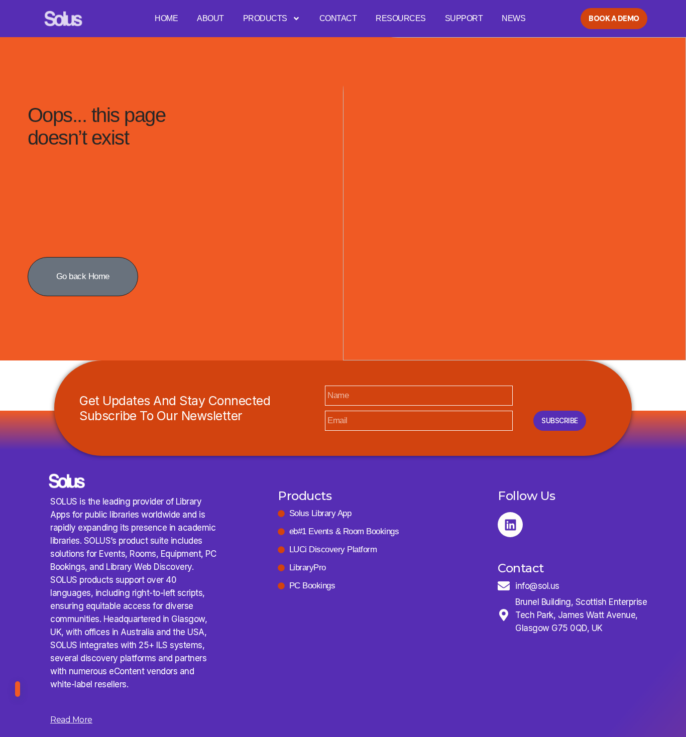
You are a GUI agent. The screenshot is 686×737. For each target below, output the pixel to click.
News (513, 18)
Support (464, 18)
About (210, 18)
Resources (401, 18)
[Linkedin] (510, 524)
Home (166, 18)
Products (265, 18)
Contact (338, 18)
